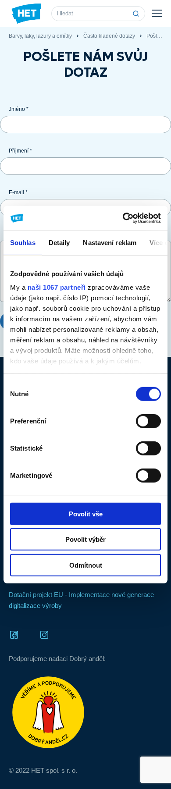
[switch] (148, 421)
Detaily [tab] (59, 242)
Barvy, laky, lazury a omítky (40, 36)
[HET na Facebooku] (14, 634)
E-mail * (18, 192)
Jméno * (18, 109)
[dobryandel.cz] (85, 712)
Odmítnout (85, 565)
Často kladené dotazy (109, 36)
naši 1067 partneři (57, 287)
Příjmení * (20, 151)
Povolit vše (86, 513)
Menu (157, 14)
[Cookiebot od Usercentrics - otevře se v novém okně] (123, 218)
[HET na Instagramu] (44, 634)
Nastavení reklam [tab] (109, 242)
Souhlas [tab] (23, 242)
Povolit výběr (85, 539)
